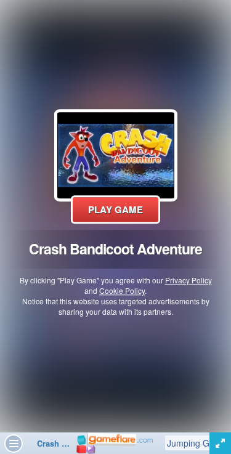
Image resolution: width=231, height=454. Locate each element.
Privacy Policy (188, 280)
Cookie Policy (122, 290)
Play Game (115, 209)
